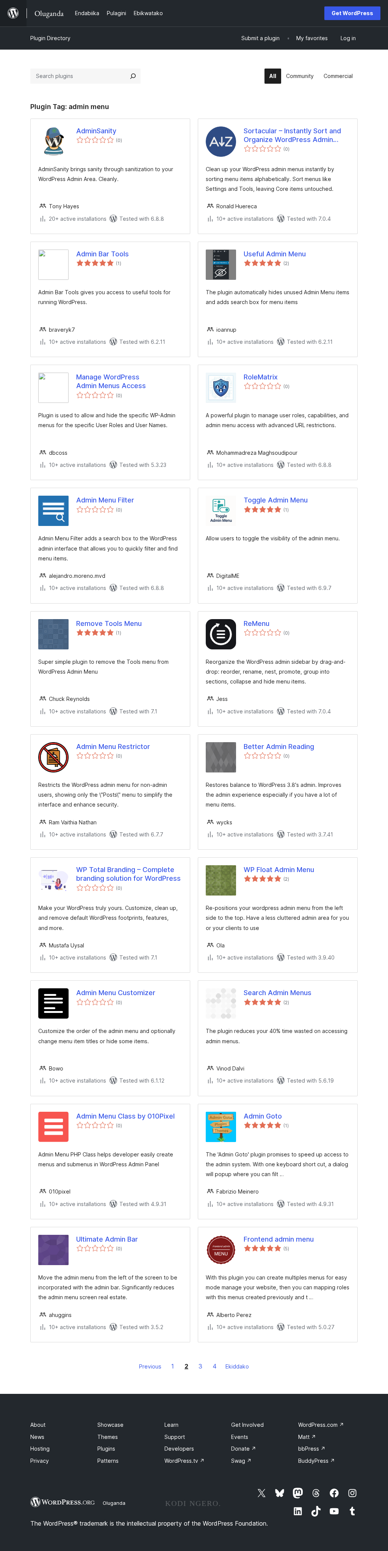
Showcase (110, 1424)
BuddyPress (316, 1460)
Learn (171, 1424)
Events (239, 1437)
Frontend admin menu (279, 1239)
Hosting (40, 1448)
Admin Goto (263, 1116)
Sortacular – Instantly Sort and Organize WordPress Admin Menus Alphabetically (292, 135)
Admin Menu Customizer (115, 993)
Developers (179, 1448)
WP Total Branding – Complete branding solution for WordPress (128, 874)
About (37, 1424)
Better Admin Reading (279, 747)
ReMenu (256, 623)
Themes (107, 1437)
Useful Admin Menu (275, 254)
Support (174, 1437)
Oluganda (114, 1503)
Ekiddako (237, 1366)
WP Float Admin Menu (279, 870)
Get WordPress (352, 13)
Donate (243, 1448)
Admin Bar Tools (102, 254)
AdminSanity (96, 131)
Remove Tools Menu (109, 623)
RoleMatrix (261, 377)
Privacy (39, 1460)
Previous (150, 1366)
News (37, 1437)
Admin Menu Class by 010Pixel (125, 1116)
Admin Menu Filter (105, 500)
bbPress (311, 1448)
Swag (241, 1460)
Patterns (108, 1460)
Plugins (106, 1448)
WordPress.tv (184, 1460)
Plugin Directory (50, 38)
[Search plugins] (133, 76)
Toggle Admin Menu (276, 500)
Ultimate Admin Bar (107, 1239)
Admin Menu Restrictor (113, 747)
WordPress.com (321, 1424)
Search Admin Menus (277, 993)
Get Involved (247, 1424)
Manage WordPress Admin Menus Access (111, 381)
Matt (307, 1437)
